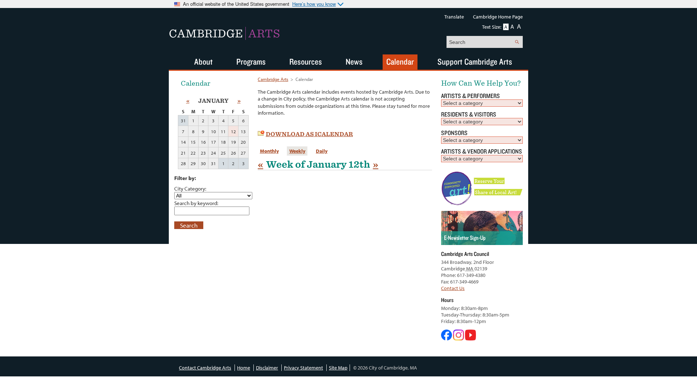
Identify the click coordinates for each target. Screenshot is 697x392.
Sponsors (454, 132)
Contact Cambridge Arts (205, 367)
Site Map (338, 367)
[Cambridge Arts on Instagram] (459, 338)
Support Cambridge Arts (474, 61)
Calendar (400, 61)
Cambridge (224, 33)
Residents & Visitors (468, 114)
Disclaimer (267, 367)
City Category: (190, 188)
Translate (454, 16)
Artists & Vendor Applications (481, 151)
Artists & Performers (470, 95)
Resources (305, 61)
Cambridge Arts (273, 79)
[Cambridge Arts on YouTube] (470, 338)
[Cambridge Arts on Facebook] (447, 338)
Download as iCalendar (309, 134)
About (203, 61)
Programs (251, 61)
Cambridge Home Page (498, 16)
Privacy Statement (303, 367)
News (354, 61)
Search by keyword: (196, 203)
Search (188, 225)
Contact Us (453, 288)
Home (243, 367)
